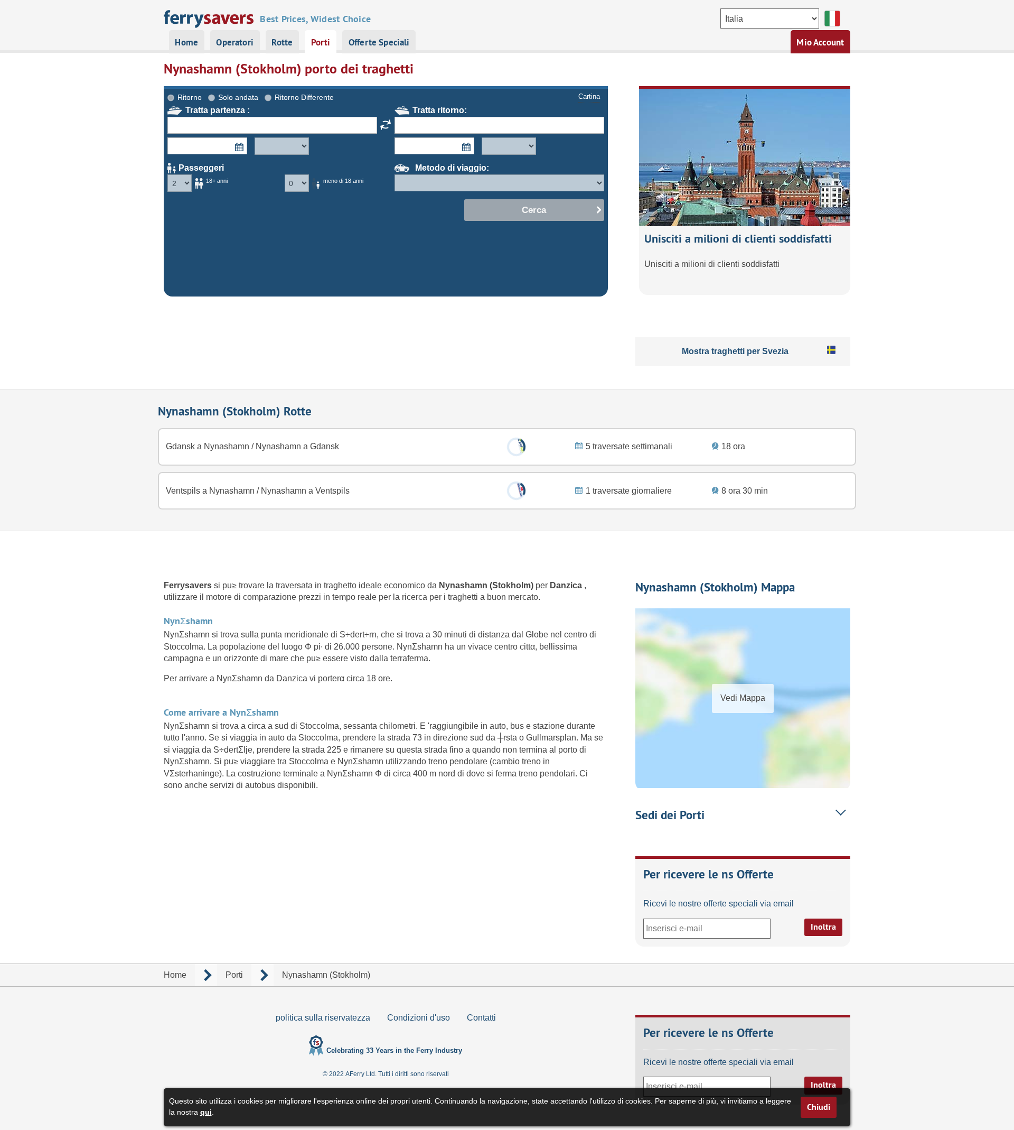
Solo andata (238, 97)
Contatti (481, 1017)
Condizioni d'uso (418, 1017)
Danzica (567, 585)
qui (206, 1112)
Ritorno (189, 97)
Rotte (282, 42)
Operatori (234, 42)
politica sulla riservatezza (323, 1017)
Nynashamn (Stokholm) (487, 585)
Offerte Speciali (379, 42)
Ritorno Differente (304, 97)
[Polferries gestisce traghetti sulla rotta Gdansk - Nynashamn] (516, 446)
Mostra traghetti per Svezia (735, 351)
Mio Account (820, 42)
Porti (321, 42)
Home (186, 42)
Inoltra (823, 926)
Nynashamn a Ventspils (304, 490)
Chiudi (818, 1107)
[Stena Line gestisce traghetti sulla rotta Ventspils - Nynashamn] (516, 491)
